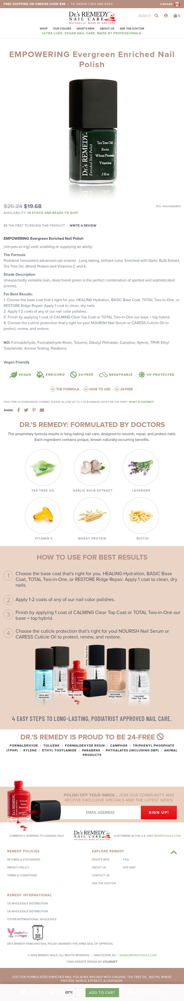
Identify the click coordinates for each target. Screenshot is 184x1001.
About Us (107, 28)
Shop (43, 28)
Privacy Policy (18, 867)
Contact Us (100, 875)
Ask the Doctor (132, 28)
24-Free (126, 389)
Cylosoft (110, 961)
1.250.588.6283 (100, 4)
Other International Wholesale (32, 919)
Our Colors (62, 28)
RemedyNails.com (167, 835)
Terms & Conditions (22, 875)
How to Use (99, 389)
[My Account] (166, 16)
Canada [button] (167, 4)
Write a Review (83, 226)
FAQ (126, 859)
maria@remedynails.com (138, 955)
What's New (85, 28)
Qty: (69, 992)
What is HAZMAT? (141, 402)
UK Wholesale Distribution (27, 911)
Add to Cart (102, 992)
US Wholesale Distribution (27, 903)
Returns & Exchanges (23, 859)
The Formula (67, 389)
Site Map (129, 867)
